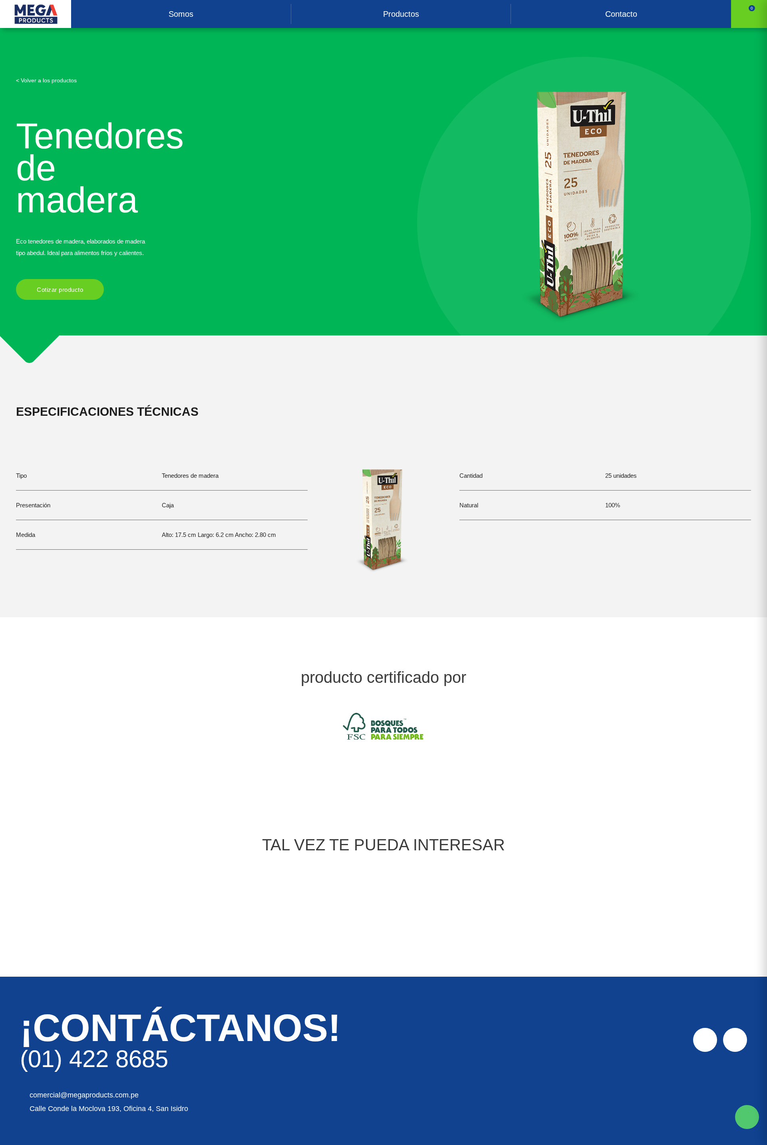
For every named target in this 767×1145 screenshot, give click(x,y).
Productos (401, 14)
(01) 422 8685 (94, 1058)
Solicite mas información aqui (747, 1117)
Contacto (621, 14)
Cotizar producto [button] (60, 289)
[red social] (705, 1040)
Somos (181, 14)
